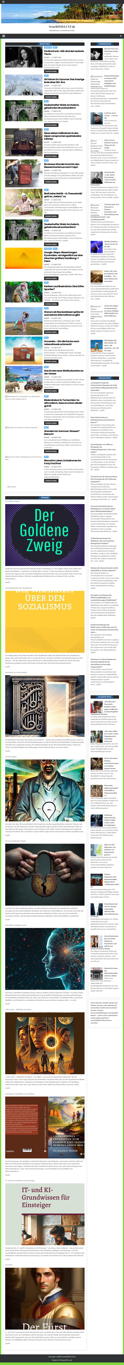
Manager (46, 57)
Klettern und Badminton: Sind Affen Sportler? (64, 288)
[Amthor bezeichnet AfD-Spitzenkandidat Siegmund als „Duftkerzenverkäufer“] (97, 885)
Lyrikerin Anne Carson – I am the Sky (111, 115)
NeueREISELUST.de (62, 26)
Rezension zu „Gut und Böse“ (16, 586)
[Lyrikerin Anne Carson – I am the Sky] (97, 124)
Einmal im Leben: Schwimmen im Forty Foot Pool (62, 462)
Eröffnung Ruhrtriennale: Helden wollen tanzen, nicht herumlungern (110, 820)
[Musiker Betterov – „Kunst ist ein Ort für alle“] (97, 252)
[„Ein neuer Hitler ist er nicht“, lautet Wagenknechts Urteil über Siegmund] (97, 742)
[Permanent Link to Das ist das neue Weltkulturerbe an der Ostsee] (24, 380)
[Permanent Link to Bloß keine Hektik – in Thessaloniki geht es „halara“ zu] (24, 203)
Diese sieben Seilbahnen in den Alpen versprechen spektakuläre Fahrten (62, 136)
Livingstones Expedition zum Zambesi (19, 1007)
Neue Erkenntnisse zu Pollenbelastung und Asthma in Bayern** (103, 419)
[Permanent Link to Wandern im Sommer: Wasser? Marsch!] (24, 440)
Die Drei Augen (11, 670)
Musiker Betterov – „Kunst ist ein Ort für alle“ (111, 244)
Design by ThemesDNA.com (62, 1357)
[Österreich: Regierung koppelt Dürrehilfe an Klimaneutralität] (97, 796)
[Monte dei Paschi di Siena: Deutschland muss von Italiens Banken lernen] (97, 769)
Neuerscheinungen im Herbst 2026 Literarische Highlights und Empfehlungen (111, 81)
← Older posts (10, 487)
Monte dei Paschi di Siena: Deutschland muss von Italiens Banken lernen (111, 763)
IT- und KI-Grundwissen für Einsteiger (20, 1094)
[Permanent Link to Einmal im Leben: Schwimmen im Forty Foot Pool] (24, 470)
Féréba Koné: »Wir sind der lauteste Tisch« (64, 52)
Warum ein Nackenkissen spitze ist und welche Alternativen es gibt (63, 313)
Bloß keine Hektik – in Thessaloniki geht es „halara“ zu (63, 195)
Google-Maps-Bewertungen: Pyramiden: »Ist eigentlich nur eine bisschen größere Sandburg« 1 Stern (63, 257)
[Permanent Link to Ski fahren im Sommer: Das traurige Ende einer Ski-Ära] (24, 85)
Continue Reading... (51, 71)
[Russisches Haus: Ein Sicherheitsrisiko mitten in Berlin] (97, 979)
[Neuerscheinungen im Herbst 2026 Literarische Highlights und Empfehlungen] (97, 87)
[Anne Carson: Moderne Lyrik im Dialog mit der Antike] (97, 151)
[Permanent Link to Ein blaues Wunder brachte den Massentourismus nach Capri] (24, 173)
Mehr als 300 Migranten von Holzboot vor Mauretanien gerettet (110, 850)
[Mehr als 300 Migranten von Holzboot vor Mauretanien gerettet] (97, 856)
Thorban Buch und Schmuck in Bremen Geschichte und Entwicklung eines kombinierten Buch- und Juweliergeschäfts (105, 212)
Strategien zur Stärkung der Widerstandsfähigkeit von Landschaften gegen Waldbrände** (104, 597)
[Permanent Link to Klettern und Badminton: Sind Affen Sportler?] (24, 292)
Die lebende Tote (11, 1262)
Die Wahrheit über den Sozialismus (18, 501)
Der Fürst (8, 1178)
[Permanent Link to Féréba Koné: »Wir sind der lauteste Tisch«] (24, 57)
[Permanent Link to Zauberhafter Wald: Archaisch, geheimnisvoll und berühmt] (24, 110)
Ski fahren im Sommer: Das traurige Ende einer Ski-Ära (64, 81)
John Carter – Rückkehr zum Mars (18, 923)
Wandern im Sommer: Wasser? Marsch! (61, 432)
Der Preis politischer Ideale (15, 754)
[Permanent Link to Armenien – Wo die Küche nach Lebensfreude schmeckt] (24, 351)
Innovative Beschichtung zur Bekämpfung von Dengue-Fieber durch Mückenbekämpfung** (103, 508)
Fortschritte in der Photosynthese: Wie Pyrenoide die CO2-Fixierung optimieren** (104, 479)
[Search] (121, 36)
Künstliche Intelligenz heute (15, 838)
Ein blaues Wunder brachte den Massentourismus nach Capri (61, 165)
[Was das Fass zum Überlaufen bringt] (97, 60)
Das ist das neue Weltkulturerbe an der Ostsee (63, 372)
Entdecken (48, 47)
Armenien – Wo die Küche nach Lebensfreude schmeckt (61, 343)
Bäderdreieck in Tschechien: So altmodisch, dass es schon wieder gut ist (63, 403)
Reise (55, 47)
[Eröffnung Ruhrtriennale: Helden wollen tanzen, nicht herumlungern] (97, 826)
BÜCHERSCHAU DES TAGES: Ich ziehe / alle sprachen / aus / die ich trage (111, 345)
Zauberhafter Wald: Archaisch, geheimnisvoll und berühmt (61, 106)
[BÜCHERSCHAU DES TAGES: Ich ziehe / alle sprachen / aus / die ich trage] (97, 351)
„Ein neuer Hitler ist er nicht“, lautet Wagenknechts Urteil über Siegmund (111, 736)
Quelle (7, 580)
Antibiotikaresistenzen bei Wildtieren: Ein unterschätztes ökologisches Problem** (102, 540)
